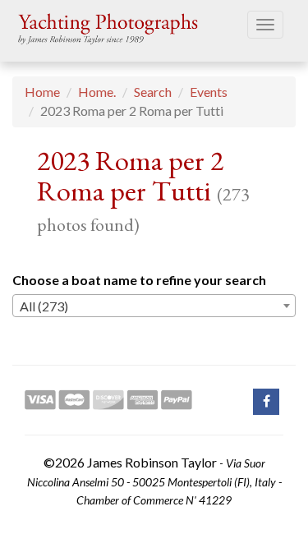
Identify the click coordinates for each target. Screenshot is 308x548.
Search (153, 91)
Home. (97, 91)
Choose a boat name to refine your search (139, 280)
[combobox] (154, 305)
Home (42, 91)
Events (209, 91)
